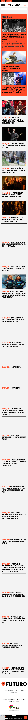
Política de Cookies (21, 699)
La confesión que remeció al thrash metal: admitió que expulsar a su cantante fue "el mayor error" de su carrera (14, 37)
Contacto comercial (14, 692)
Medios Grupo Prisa (14, 710)
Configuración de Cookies (14, 701)
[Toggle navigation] (25, 4)
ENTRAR (3, 1)
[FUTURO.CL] (14, 5)
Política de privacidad (12, 699)
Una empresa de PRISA (14, 707)
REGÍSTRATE (9, 1)
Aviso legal (5, 699)
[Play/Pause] (25, 717)
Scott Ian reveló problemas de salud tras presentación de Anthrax (12, 68)
